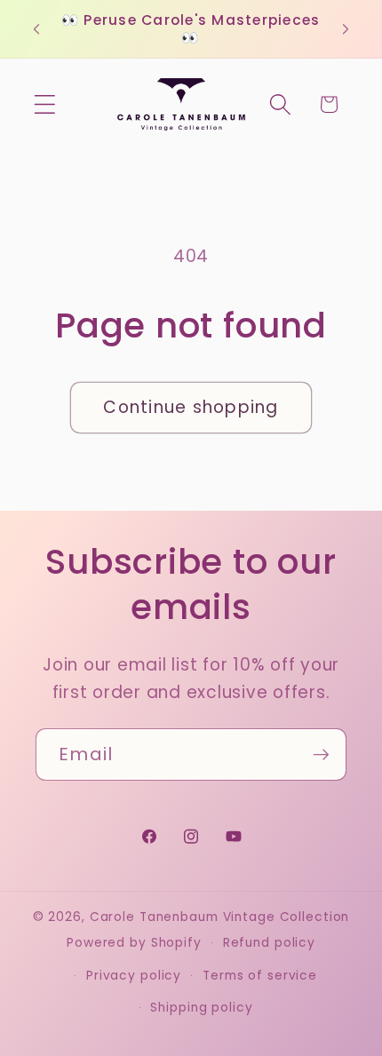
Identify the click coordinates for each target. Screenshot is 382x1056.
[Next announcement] (345, 29)
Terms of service (260, 975)
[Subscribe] (321, 754)
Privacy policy (133, 975)
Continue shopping (190, 407)
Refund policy (269, 942)
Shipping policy (201, 1007)
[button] (44, 104)
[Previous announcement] (36, 29)
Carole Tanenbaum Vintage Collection (220, 917)
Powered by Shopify (134, 942)
